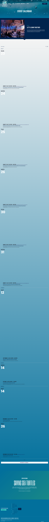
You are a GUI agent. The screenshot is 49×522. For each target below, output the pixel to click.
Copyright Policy (15, 511)
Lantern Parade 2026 (6, 420)
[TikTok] (45, 0)
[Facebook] (42, 0)
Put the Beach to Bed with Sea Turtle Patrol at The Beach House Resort (14, 205)
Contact (28, 3)
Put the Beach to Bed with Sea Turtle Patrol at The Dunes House (13, 87)
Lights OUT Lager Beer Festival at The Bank (10, 359)
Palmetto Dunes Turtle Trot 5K (8, 455)
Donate (13, 507)
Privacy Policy (15, 510)
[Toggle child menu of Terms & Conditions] (19, 509)
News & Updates (14, 506)
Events (13, 3)
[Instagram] (43, 0)
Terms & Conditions (15, 509)
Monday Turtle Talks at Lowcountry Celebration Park (11, 125)
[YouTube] (46, 0)
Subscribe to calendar (24, 462)
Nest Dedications (17, 3)
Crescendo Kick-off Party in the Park (9, 382)
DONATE (44, 3)
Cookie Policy (15, 512)
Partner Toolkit (14, 505)
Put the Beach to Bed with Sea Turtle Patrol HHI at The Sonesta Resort (14, 165)
